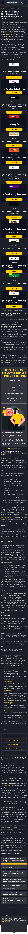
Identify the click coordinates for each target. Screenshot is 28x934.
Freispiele (11, 360)
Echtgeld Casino (19, 478)
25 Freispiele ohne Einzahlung (14, 740)
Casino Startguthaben (6, 785)
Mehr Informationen (6, 921)
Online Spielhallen (10, 34)
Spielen (14, 77)
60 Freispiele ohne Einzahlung (14, 748)
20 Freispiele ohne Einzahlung (14, 736)
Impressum (4, 914)
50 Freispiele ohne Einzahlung (14, 744)
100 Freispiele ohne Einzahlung (14, 753)
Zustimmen (14, 928)
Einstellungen (14, 924)
